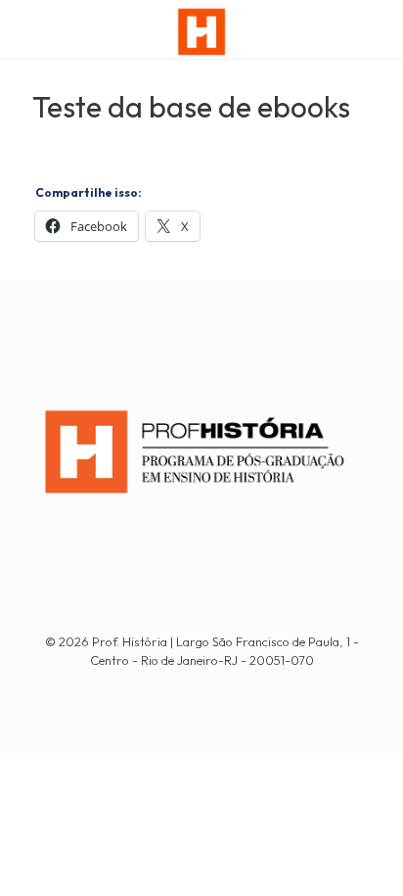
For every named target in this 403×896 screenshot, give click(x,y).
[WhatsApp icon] (191, 688)
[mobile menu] (376, 29)
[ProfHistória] (201, 29)
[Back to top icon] (362, 855)
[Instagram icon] (211, 688)
